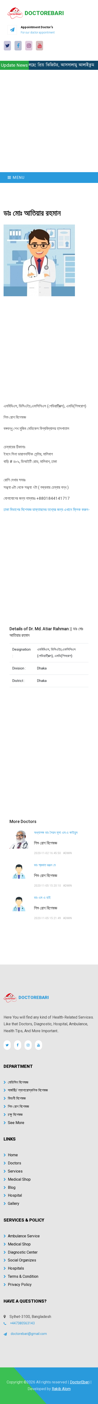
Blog (11, 1187)
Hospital (15, 1195)
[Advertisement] (49, 121)
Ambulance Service (24, 1236)
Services (15, 1171)
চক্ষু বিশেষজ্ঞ (15, 1114)
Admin (67, 853)
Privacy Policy (20, 1284)
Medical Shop (19, 1179)
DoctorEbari (79, 1382)
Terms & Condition (23, 1276)
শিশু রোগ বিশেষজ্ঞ (18, 1106)
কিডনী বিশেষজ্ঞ (17, 1098)
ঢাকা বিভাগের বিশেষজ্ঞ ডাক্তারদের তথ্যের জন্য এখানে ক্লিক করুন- (47, 509)
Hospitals (16, 1268)
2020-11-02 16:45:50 (47, 853)
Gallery (13, 1203)
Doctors (14, 1163)
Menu (18, 177)
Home (13, 1155)
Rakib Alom (61, 1389)
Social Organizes (22, 1260)
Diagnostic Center (23, 1252)
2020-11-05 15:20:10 (47, 885)
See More (16, 1122)
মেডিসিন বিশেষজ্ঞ (18, 1082)
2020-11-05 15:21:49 (47, 918)
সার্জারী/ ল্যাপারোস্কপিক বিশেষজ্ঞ (28, 1090)
